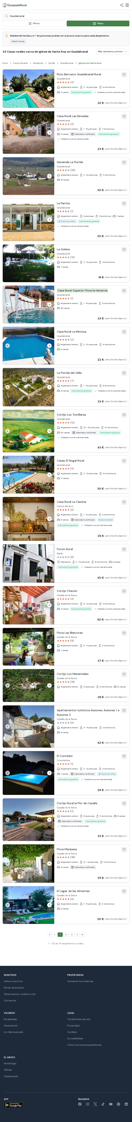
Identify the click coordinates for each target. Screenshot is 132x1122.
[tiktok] (103, 1105)
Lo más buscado (13, 1032)
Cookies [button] (72, 1032)
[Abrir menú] (127, 5)
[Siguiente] (49, 88)
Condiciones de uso (79, 1019)
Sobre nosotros (13, 981)
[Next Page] (77, 934)
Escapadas (10, 1019)
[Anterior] (7, 88)
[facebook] (80, 1105)
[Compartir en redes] (121, 5)
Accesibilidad (75, 1038)
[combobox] (66, 16)
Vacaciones (11, 1025)
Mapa (100, 23)
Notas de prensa (14, 987)
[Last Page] (82, 934)
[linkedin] (126, 1105)
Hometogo (10, 1063)
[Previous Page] (54, 934)
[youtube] (111, 1105)
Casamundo (11, 1076)
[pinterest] (118, 1105)
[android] (13, 1105)
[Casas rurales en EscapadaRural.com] (15, 5)
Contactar (10, 1000)
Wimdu (8, 1069)
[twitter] (95, 1105)
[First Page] (49, 934)
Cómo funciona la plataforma (84, 1045)
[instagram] (88, 1105)
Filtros (36, 23)
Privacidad (73, 1025)
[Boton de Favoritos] (124, 74)
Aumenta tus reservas (80, 981)
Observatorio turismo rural (19, 994)
